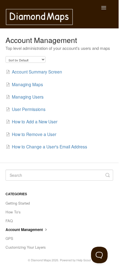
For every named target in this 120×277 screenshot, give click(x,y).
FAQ (9, 220)
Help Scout (83, 260)
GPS (9, 238)
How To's (13, 211)
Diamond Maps (41, 260)
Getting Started (18, 203)
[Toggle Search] (107, 175)
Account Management (25, 229)
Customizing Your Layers (26, 247)
